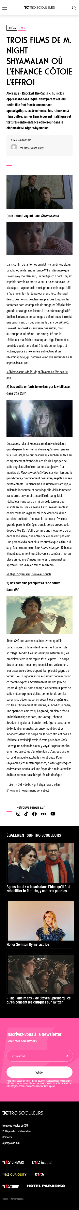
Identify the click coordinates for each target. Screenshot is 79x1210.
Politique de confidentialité (16, 1131)
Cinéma (12, 28)
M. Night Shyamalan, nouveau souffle (28, 573)
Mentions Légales (17, 1199)
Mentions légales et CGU (15, 1125)
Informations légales (45, 1086)
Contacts (7, 1137)
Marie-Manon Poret (34, 147)
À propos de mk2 (11, 1143)
